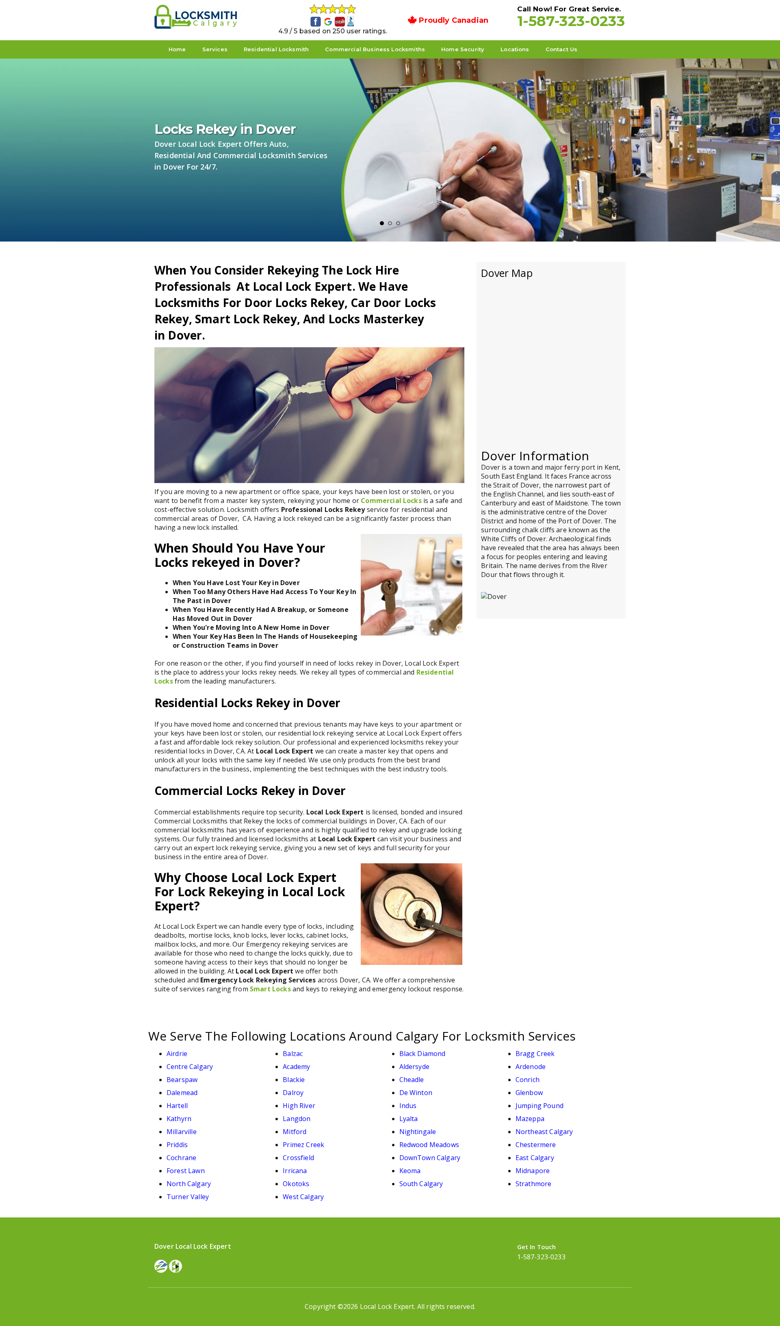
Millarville (182, 1131)
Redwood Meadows (429, 1144)
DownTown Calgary (430, 1157)
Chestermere (536, 1144)
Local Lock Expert (387, 1306)
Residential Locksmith (276, 49)
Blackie (294, 1079)
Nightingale (417, 1131)
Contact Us (562, 49)
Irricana (295, 1170)
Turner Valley (188, 1196)
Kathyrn (179, 1118)
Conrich (528, 1079)
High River (299, 1105)
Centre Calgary (190, 1066)
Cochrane (181, 1157)
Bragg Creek (535, 1053)
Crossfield (298, 1157)
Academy (296, 1066)
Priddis (177, 1144)
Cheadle (411, 1079)
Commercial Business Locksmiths (375, 49)
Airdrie (177, 1053)
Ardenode (531, 1066)
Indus (408, 1105)
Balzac (293, 1053)
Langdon (296, 1118)
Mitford (294, 1131)
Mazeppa (530, 1118)
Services (215, 49)
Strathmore (534, 1183)
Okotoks (296, 1183)
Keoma (410, 1170)
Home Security (462, 49)
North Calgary (189, 1183)
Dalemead (182, 1092)
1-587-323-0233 (571, 21)
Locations (514, 49)
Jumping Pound (539, 1105)
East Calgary (535, 1157)
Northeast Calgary (544, 1131)
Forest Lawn (186, 1170)
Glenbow (529, 1092)
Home (177, 49)
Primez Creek (303, 1144)
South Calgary (421, 1183)
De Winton (415, 1092)
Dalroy (293, 1092)
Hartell (177, 1105)
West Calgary (303, 1196)
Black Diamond (422, 1053)
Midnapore (533, 1170)
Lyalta (408, 1118)
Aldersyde (414, 1066)
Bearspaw (182, 1079)
